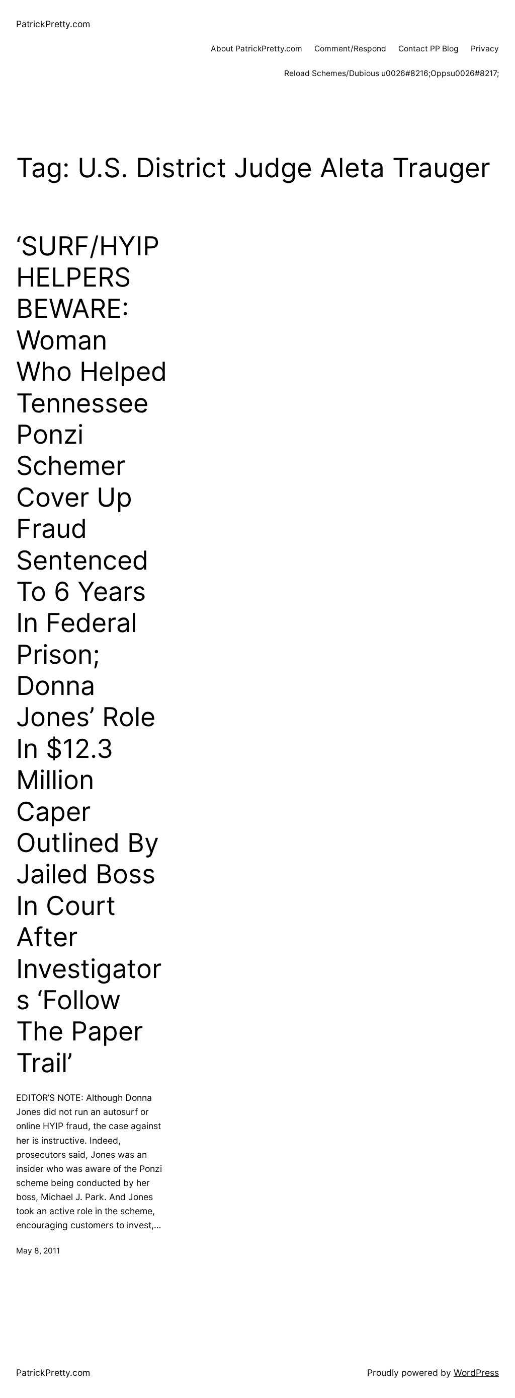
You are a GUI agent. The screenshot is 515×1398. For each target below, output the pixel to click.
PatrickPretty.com (53, 24)
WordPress (476, 1372)
